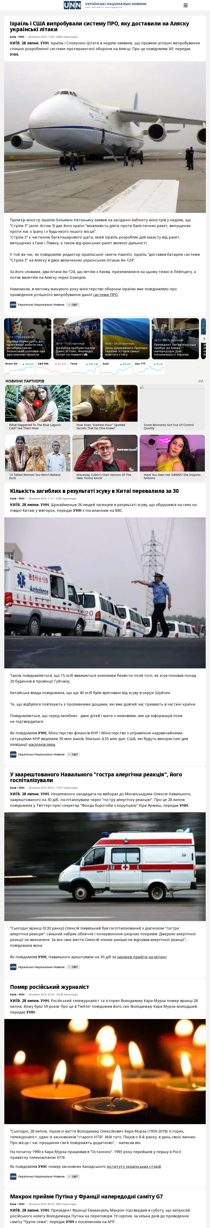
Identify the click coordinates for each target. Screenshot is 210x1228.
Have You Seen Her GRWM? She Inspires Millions (172, 476)
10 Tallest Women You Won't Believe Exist (34, 476)
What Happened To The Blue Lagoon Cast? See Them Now (35, 426)
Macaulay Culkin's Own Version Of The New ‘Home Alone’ (103, 476)
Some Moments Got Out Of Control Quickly (169, 426)
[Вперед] (204, 339)
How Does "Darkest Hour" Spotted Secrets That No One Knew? (100, 426)
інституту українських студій (134, 1166)
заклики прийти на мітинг (142, 956)
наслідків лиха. (42, 744)
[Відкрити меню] (185, 5)
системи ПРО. (105, 294)
